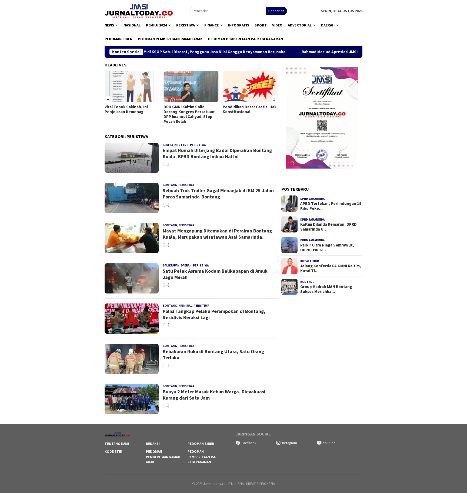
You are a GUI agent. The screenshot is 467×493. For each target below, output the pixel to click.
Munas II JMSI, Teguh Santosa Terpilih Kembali (250, 109)
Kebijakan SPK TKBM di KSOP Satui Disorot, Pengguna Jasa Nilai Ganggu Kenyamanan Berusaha (172, 51)
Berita (168, 145)
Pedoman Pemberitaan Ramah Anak (163, 456)
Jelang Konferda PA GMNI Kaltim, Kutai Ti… (330, 268)
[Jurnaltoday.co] (139, 10)
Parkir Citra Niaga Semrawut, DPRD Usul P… (327, 247)
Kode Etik (113, 451)
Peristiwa (198, 145)
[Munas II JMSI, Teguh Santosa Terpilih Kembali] (250, 86)
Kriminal (185, 306)
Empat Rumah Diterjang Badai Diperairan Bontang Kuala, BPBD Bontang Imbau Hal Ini (217, 153)
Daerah (186, 265)
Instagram (289, 443)
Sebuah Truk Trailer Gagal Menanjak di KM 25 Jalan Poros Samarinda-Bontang (218, 193)
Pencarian (276, 10)
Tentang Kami (117, 443)
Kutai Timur (309, 261)
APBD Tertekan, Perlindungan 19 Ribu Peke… (330, 206)
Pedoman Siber (201, 443)
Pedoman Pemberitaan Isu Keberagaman (202, 456)
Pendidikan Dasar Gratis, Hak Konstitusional (190, 109)
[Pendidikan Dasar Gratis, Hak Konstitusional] (191, 86)
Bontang (181, 145)
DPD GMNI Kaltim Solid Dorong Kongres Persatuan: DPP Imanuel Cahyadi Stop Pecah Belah (130, 114)
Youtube (329, 443)
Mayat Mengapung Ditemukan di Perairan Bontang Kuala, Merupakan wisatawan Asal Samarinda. (217, 234)
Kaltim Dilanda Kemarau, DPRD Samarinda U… (328, 227)
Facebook (249, 443)
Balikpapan (171, 265)
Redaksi (153, 443)
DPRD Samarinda (312, 199)
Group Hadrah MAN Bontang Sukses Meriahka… (326, 289)
